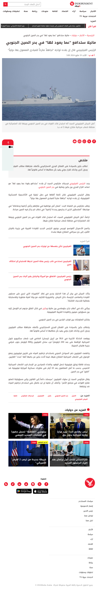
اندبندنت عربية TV (87, 16)
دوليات (74, 35)
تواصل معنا (88, 515)
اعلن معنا (89, 520)
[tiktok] (13, 484)
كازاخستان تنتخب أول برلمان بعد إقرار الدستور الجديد (70, 461)
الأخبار (93, 11)
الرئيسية (90, 35)
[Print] (75, 141)
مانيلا (15, 396)
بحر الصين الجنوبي (46, 187)
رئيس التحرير (88, 511)
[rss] (6, 484)
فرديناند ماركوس (27, 396)
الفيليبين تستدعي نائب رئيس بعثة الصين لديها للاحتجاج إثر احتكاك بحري (40, 263)
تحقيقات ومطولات (11, 11)
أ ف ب (92, 55)
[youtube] (26, 484)
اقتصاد (65, 11)
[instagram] (33, 484)
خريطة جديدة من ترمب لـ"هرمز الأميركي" (29, 461)
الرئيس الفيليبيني (77, 183)
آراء (73, 11)
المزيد (93, 21)
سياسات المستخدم (86, 501)
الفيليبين (41, 396)
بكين (44, 308)
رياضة (34, 11)
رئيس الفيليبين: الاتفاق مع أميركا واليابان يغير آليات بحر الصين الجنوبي (42, 278)
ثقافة (55, 11)
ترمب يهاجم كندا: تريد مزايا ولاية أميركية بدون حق (72, 433)
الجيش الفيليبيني (81, 399)
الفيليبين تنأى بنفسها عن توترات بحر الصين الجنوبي (47, 246)
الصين (74, 396)
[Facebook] (46, 484)
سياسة (82, 11)
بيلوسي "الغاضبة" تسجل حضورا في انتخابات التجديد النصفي (28, 433)
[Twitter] (39, 484)
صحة (26, 11)
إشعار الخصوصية (86, 506)
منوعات (44, 11)
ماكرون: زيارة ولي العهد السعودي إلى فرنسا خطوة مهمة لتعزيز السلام (63, 25)
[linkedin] (19, 484)
